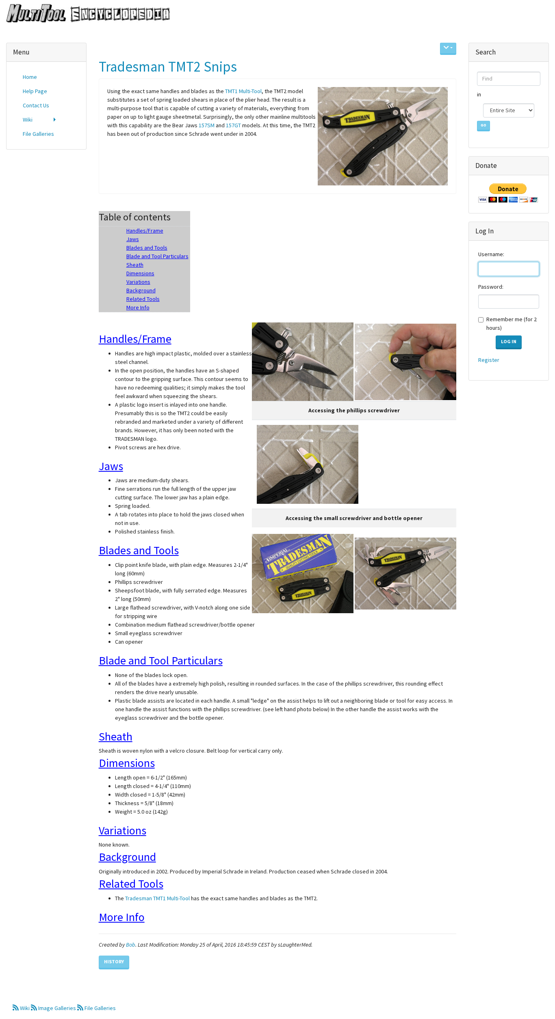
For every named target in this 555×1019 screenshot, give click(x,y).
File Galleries (99, 1008)
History (114, 961)
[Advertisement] (46, 280)
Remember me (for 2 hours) (511, 323)
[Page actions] (448, 49)
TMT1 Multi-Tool (243, 91)
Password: (490, 286)
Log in (508, 341)
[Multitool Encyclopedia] (85, 13)
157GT (233, 125)
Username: (491, 254)
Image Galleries (57, 1008)
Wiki (25, 1008)
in (479, 94)
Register (488, 360)
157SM (207, 125)
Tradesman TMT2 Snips (168, 67)
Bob (130, 944)
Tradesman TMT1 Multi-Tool (157, 898)
